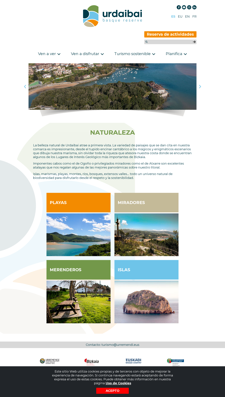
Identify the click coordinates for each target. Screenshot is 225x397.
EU (180, 16)
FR (194, 16)
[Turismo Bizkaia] (91, 362)
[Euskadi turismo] (133, 362)
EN (187, 16)
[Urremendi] (49, 362)
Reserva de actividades (170, 34)
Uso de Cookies (118, 383)
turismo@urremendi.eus (120, 345)
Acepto (112, 391)
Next (199, 86)
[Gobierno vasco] (175, 362)
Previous (25, 86)
